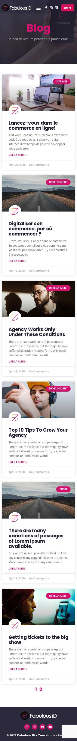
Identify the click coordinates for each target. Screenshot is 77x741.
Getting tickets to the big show (38, 640)
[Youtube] (50, 727)
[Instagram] (51, 7)
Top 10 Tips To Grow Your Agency (38, 432)
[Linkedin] (56, 7)
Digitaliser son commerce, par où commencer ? (30, 228)
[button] (38, 7)
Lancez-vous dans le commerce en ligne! (33, 125)
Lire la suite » (18, 155)
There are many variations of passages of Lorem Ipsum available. (36, 538)
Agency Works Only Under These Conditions (37, 332)
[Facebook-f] (46, 7)
